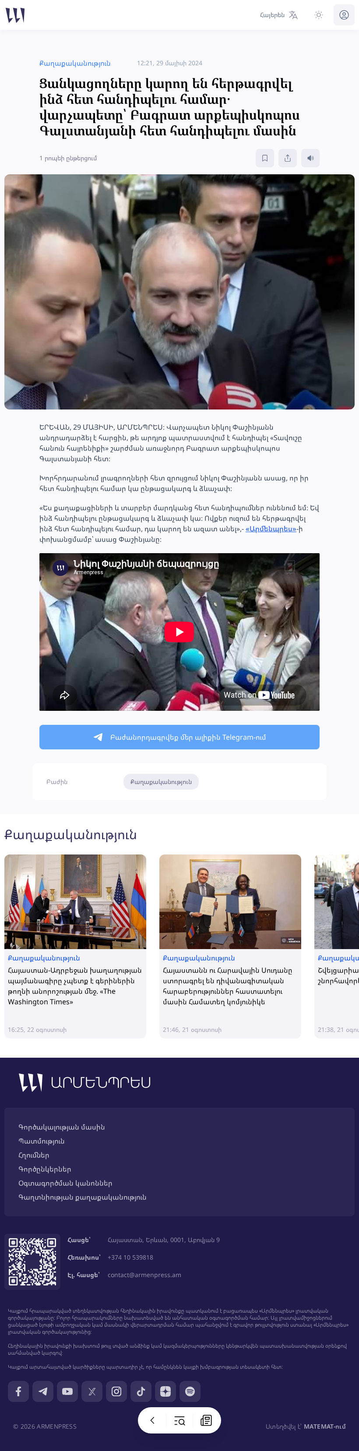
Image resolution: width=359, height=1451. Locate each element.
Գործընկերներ (44, 1169)
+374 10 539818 (130, 1257)
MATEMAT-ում (325, 1426)
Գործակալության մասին (61, 1127)
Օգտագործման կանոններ (65, 1183)
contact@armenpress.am (144, 1275)
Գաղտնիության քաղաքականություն (82, 1197)
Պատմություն (41, 1141)
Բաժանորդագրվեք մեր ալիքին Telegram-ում (188, 737)
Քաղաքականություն (161, 781)
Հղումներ (33, 1155)
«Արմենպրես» (271, 528)
